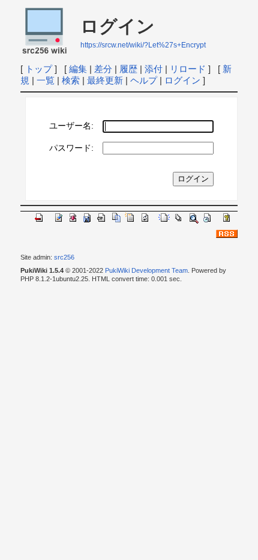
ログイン (182, 80)
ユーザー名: (71, 125)
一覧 (46, 80)
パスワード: (71, 148)
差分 (103, 69)
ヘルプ (143, 80)
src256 (64, 257)
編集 (78, 69)
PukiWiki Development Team (146, 270)
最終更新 (105, 80)
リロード (188, 69)
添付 (154, 69)
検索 (71, 80)
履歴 (128, 69)
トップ (38, 69)
